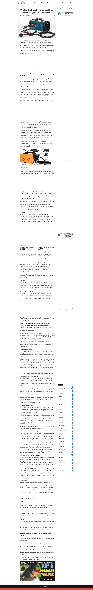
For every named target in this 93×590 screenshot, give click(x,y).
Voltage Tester (61, 447)
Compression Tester (62, 468)
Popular (61, 8)
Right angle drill (61, 438)
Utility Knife (61, 407)
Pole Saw (60, 444)
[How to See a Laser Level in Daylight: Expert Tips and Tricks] (61, 48)
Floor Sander (61, 415)
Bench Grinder (61, 420)
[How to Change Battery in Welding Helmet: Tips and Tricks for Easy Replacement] (22, 248)
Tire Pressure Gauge (62, 462)
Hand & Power (57, 2)
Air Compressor (61, 454)
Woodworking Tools (62, 449)
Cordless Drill (61, 390)
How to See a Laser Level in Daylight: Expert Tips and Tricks (68, 13)
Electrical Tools (61, 446)
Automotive (36, 2)
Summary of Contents (36, 70)
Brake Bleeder (61, 460)
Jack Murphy (22, 15)
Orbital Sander (61, 406)
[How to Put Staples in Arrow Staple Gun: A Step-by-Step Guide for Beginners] (61, 343)
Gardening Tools (61, 441)
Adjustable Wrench (62, 428)
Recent (70, 8)
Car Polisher (61, 463)
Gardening (43, 2)
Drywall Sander (61, 431)
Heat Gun (60, 401)
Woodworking (50, 2)
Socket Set (61, 422)
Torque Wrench (61, 455)
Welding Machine (61, 399)
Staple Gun (61, 398)
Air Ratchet (61, 470)
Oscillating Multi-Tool (62, 430)
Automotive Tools (61, 452)
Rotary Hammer (61, 425)
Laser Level (61, 404)
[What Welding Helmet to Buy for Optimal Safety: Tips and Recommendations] (22, 255)
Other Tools (70, 2)
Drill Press (60, 393)
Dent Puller (60, 465)
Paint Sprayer (61, 391)
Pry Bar (60, 435)
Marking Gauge (61, 436)
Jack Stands (61, 457)
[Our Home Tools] (22, 3)
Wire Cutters (61, 414)
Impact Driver (61, 396)
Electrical (64, 2)
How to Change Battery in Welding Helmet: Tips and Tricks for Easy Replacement (31, 248)
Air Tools (60, 423)
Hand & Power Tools (62, 388)
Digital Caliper (61, 433)
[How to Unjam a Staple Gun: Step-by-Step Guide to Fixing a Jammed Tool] (61, 195)
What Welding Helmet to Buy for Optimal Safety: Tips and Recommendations (31, 255)
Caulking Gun (61, 412)
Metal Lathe (61, 417)
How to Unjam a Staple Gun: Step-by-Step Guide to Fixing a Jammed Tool (68, 160)
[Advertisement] (37, 62)
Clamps (60, 409)
